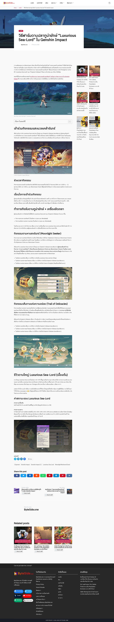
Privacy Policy (40, 584)
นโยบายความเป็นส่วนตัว (42, 593)
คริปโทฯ (60, 595)
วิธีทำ (59, 589)
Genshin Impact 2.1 (36, 464)
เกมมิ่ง (32, 3)
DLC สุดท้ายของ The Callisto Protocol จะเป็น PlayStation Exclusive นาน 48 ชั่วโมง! (41, 547)
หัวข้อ (61, 3)
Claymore (17, 464)
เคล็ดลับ (60, 586)
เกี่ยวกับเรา (39, 614)
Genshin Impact (25, 464)
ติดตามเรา (69, 3)
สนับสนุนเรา (39, 608)
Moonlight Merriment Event (62, 464)
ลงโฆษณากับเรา (40, 599)
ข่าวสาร (60, 598)
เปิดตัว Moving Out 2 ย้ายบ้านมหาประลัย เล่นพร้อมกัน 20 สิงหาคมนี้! (63, 547)
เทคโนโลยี (39, 3)
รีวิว (59, 580)
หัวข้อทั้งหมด (39, 611)
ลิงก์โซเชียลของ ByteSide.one (44, 602)
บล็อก (46, 3)
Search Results (40, 587)
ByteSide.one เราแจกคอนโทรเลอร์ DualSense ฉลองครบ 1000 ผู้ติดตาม (45, 579)
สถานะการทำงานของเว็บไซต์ (44, 605)
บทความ (53, 3)
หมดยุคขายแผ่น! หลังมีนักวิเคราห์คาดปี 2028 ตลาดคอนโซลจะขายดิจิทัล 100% (94, 108)
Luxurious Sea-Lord (48, 464)
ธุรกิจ (59, 592)
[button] (9, 3)
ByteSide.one (24, 44)
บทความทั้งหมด (40, 596)
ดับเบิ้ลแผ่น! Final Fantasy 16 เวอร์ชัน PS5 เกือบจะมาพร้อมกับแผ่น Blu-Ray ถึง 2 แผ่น (22, 547)
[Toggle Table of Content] (68, 121)
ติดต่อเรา (38, 590)
